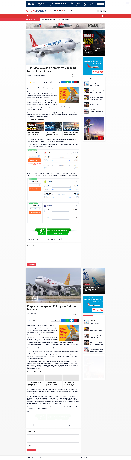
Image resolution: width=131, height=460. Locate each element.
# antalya (39, 239)
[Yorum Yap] (53, 82)
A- (59, 82)
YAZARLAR (41, 16)
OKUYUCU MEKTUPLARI (62, 16)
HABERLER (34, 16)
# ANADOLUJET (31, 239)
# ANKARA (30, 427)
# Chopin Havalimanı (39, 427)
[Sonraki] (39, 19)
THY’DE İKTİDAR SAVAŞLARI (85, 16)
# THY (64, 239)
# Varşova (69, 427)
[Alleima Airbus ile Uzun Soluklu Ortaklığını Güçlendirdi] (94, 83)
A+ (56, 82)
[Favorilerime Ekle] (50, 82)
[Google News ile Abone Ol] (32, 82)
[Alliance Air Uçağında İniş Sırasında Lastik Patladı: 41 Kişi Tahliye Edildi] (94, 111)
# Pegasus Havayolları (52, 427)
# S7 (59, 239)
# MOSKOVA (53, 239)
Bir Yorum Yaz (31, 245)
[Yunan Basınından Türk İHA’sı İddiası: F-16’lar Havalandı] (94, 90)
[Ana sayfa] (27, 16)
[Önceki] (37, 19)
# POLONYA (62, 427)
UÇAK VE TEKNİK (50, 16)
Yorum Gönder (31, 264)
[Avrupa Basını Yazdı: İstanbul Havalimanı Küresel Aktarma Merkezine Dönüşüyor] (94, 43)
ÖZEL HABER (73, 16)
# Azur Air (46, 239)
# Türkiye (70, 239)
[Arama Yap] (98, 11)
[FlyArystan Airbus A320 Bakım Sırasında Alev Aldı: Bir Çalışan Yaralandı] (94, 104)
